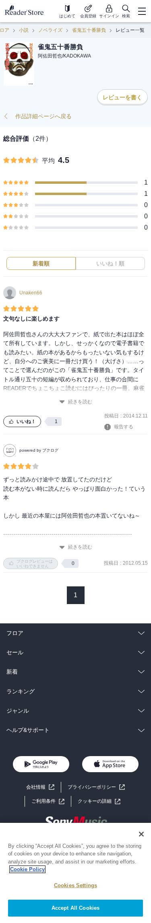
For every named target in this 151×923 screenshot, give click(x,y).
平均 (48, 160)
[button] (99, 801)
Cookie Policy (27, 869)
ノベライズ (50, 30)
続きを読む (80, 402)
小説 (24, 30)
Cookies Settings (75, 885)
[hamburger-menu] (141, 11)
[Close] (141, 834)
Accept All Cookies (75, 908)
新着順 (41, 263)
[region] (75, 873)
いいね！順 (110, 263)
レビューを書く (122, 97)
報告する (123, 427)
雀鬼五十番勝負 (89, 30)
